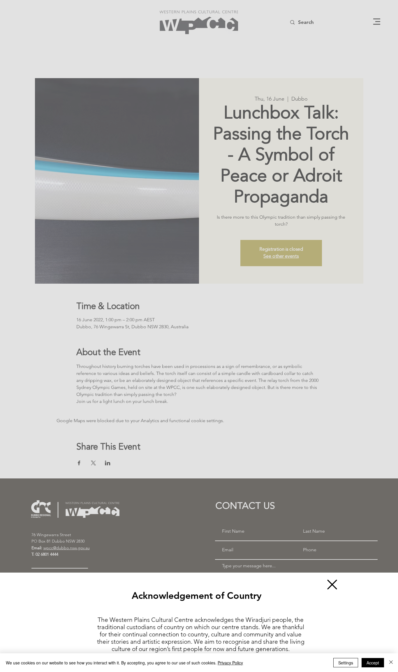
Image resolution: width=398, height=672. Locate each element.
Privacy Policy (230, 663)
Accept (373, 663)
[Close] (391, 662)
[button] (332, 584)
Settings (345, 663)
